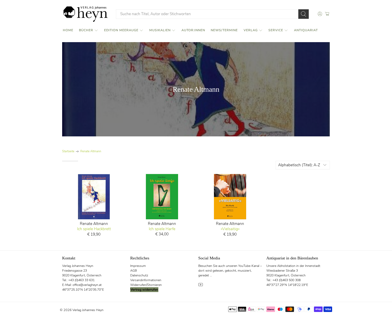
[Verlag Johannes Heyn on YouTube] (200, 286)
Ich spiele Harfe (162, 228)
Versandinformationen (145, 280)
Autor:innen (193, 30)
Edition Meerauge (121, 30)
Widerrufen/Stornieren (146, 285)
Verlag (251, 30)
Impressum (138, 266)
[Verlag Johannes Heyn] (85, 14)
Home (68, 30)
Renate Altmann (90, 151)
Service (275, 30)
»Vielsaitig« (230, 228)
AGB (133, 270)
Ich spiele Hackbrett (94, 228)
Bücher (86, 30)
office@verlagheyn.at (87, 285)
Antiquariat (306, 30)
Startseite (68, 151)
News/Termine (224, 30)
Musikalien (160, 30)
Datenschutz (139, 275)
